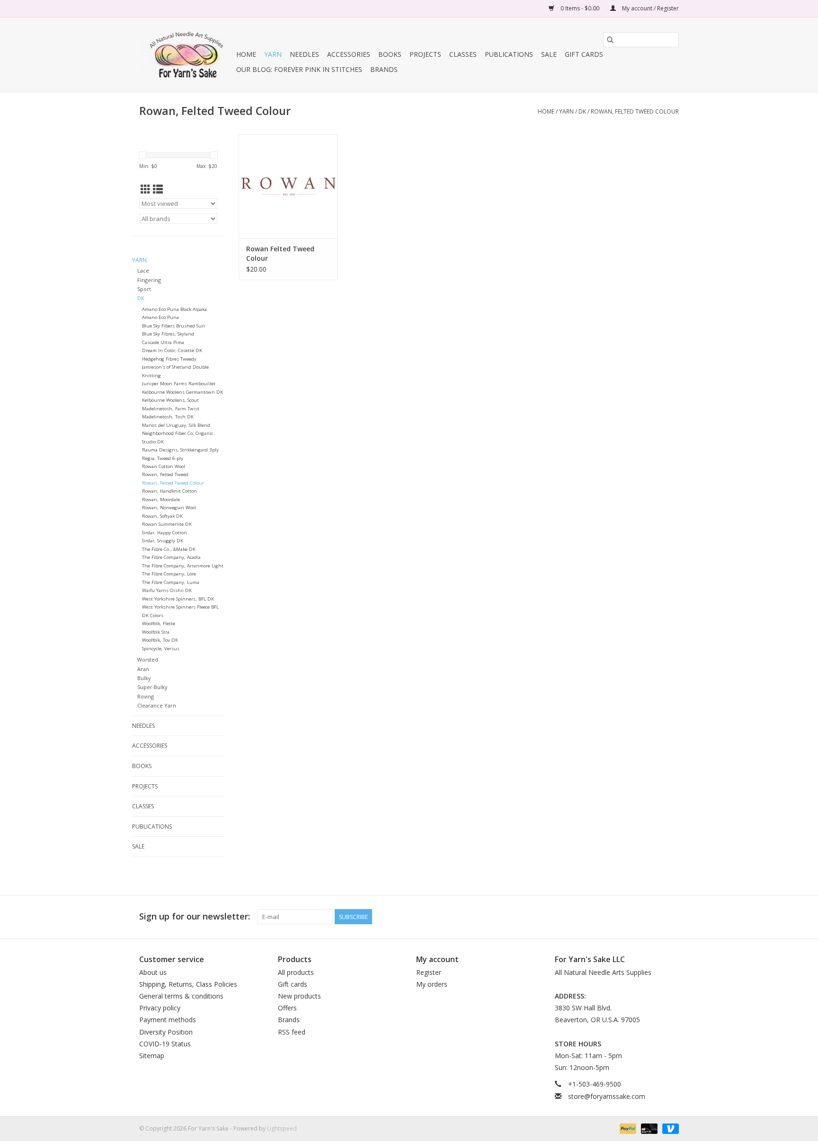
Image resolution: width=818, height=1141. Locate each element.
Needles (304, 54)
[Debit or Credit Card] (648, 1128)
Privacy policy (159, 1007)
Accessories (348, 54)
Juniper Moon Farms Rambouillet (178, 383)
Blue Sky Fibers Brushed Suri (173, 326)
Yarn (273, 54)
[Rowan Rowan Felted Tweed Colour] (288, 186)
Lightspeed (282, 1128)
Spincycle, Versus (160, 649)
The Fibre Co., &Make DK (169, 549)
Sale (549, 54)
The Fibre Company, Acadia (171, 557)
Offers (287, 1007)
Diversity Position (166, 1031)
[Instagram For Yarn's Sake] (671, 916)
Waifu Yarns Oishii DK (167, 590)
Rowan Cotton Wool (163, 466)
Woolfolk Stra (155, 632)
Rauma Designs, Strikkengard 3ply (180, 450)
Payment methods (167, 1019)
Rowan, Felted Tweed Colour (635, 111)
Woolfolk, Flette (158, 623)
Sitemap (151, 1055)
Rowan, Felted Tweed (165, 474)
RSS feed (291, 1031)
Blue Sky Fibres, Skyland (168, 334)
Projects (425, 54)
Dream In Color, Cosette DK (172, 350)
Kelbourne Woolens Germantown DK (182, 392)
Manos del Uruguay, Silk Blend (176, 425)
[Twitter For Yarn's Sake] (654, 916)
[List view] (158, 189)
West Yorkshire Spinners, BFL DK (178, 599)
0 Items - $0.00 (580, 8)
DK (582, 111)
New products (299, 995)
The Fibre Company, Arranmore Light (182, 566)
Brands (384, 69)
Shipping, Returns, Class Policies (188, 984)
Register (428, 972)
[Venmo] (669, 1128)
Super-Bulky (152, 686)
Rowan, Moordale (161, 499)
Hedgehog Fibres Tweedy (169, 359)
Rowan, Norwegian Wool (169, 507)
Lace (143, 270)
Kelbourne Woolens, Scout (170, 400)
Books (389, 54)
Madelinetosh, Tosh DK (168, 417)
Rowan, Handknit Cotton (169, 491)
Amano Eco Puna (160, 317)
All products (296, 972)
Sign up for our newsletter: (194, 916)
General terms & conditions (181, 995)
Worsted (147, 659)
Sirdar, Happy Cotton (164, 533)
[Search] (610, 39)
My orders (431, 984)
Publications (509, 54)
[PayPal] (627, 1128)
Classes (463, 54)
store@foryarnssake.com (606, 1096)
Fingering (149, 279)
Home (246, 54)
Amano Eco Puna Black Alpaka (174, 309)
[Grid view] (146, 189)
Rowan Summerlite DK (167, 524)
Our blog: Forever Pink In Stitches (299, 69)
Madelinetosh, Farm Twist (170, 409)
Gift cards (584, 54)
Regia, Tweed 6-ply (162, 458)
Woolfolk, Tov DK (160, 640)
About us (153, 972)
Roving (145, 696)
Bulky (144, 677)
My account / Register (650, 8)
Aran (143, 668)
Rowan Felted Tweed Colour (280, 253)
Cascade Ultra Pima (163, 342)
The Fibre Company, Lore (169, 574)
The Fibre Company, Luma (170, 582)
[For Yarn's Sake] (186, 55)
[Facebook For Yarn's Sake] (637, 916)
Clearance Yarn (156, 705)
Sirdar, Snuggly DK (162, 541)
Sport (144, 288)
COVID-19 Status (165, 1043)
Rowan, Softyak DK (162, 516)
